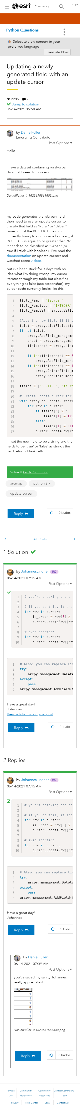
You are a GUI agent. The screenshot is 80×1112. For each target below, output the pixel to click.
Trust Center (31, 1103)
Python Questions (22, 30)
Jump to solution (25, 104)
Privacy (14, 1103)
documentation (19, 256)
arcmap (16, 483)
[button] (60, 143)
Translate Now (57, 52)
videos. (36, 260)
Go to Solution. (35, 472)
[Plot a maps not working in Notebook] (74, 539)
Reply (18, 514)
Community (42, 6)
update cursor (21, 493)
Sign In (74, 6)
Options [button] (65, 32)
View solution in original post (30, 714)
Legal (47, 1103)
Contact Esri (63, 1103)
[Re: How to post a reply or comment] (5, 539)
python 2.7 (41, 483)
